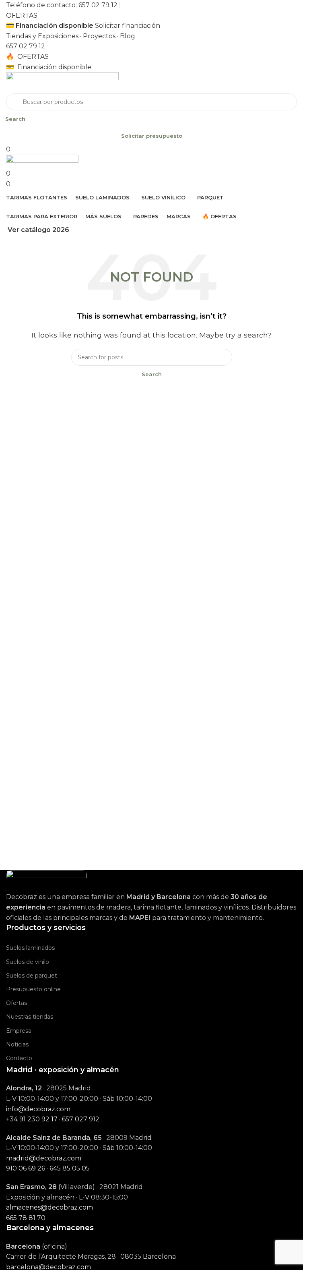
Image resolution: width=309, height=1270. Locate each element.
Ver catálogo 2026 (38, 230)
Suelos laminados (30, 947)
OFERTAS (21, 15)
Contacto (19, 1058)
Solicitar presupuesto (151, 136)
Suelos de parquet (31, 975)
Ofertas (16, 1003)
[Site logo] (62, 82)
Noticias (17, 1044)
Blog (127, 36)
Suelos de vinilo (27, 961)
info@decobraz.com (38, 1109)
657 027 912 (80, 1119)
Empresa (18, 1030)
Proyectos (99, 36)
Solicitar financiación (127, 25)
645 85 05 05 (69, 1168)
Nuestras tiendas (29, 1016)
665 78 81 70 (25, 1218)
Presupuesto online (33, 989)
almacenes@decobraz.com (49, 1207)
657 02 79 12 (97, 5)
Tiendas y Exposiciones (42, 36)
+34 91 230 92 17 (32, 1119)
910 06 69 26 (25, 1168)
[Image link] (46, 881)
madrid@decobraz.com (43, 1158)
